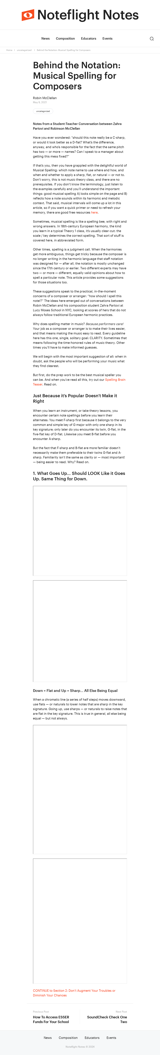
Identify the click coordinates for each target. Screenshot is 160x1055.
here (94, 212)
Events (107, 38)
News (45, 38)
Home (9, 50)
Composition (65, 38)
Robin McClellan (45, 98)
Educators (88, 38)
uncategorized (24, 50)
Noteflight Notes (88, 14)
